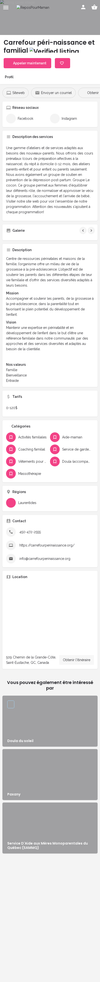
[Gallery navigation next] (92, 230)
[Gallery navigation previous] (83, 230)
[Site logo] (33, 7)
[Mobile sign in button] (83, 7)
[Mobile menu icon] (5, 7)
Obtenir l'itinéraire (76, 660)
